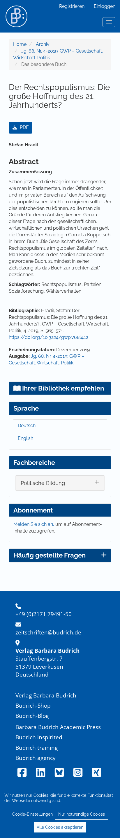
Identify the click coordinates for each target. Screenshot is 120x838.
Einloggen (104, 6)
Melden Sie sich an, (34, 524)
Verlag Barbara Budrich (45, 695)
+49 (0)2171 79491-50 (43, 614)
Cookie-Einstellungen (32, 814)
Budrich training (36, 747)
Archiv (43, 44)
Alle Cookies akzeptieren (60, 827)
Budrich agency (35, 758)
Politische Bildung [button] (43, 483)
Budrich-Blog (32, 716)
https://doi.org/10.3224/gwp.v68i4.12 (48, 337)
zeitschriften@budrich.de (48, 632)
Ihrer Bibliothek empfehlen (62, 388)
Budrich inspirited (38, 737)
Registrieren (71, 6)
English (25, 438)
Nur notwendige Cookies (81, 814)
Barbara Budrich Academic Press (58, 727)
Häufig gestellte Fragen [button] (49, 555)
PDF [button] (24, 127)
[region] (60, 811)
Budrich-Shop (33, 705)
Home (20, 44)
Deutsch (27, 425)
